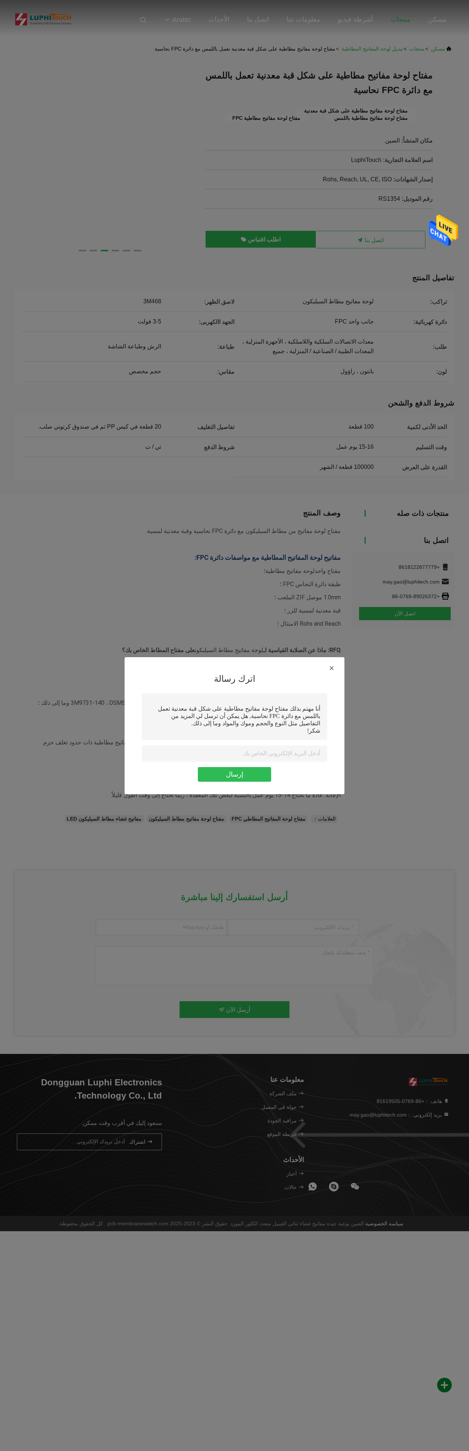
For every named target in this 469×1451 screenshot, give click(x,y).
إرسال (234, 774)
